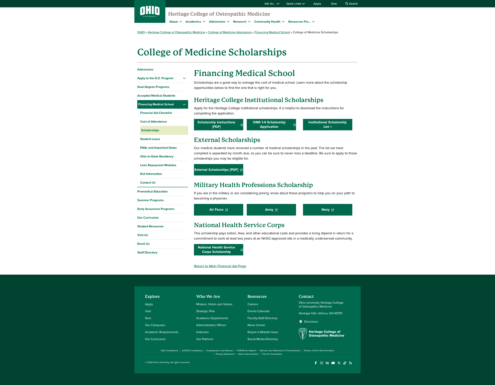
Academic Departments (212, 318)
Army (280, 211)
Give (334, 4)
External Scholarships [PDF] (219, 171)
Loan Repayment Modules (158, 165)
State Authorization (248, 354)
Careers (253, 304)
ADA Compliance (169, 350)
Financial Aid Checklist (156, 113)
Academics (193, 21)
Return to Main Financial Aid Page (220, 266)
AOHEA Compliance (192, 350)
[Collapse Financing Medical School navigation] (184, 104)
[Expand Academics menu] (204, 21)
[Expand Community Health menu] (283, 21)
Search (353, 4)
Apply (317, 4)
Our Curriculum (148, 217)
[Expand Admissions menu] (228, 21)
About (173, 21)
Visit (148, 311)
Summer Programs (150, 200)
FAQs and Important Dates (158, 147)
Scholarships (150, 130)
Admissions (217, 21)
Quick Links (294, 4)
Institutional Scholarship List (327, 124)
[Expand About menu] (180, 21)
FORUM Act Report (246, 350)
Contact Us (148, 182)
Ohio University (161, 362)
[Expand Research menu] (249, 21)
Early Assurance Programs (155, 209)
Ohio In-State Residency (156, 156)
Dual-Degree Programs (153, 87)
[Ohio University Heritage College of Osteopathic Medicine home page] (321, 338)
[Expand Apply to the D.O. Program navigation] (184, 78)
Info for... (271, 4)
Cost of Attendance (153, 121)
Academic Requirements (161, 332)
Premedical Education (152, 191)
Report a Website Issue (263, 332)
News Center (256, 325)
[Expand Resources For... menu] (313, 21)
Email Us (143, 243)
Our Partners (204, 339)
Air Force (226, 211)
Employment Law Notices (220, 350)
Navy (337, 211)
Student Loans (150, 139)
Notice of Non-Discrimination (319, 350)
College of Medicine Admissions (230, 32)
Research (239, 21)
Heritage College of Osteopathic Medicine (219, 14)
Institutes (202, 332)
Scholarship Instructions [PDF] (220, 125)
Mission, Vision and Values (214, 304)
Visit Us (142, 235)
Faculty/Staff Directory (262, 318)
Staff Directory (147, 252)
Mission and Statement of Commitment (280, 350)
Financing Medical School (272, 32)
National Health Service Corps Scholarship (220, 250)
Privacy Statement (225, 354)
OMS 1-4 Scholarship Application (274, 125)
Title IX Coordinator (272, 354)
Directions (311, 322)
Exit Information (151, 174)
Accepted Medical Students (156, 95)
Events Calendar (259, 311)
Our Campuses (155, 325)
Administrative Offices (211, 325)
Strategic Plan (205, 311)
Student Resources (150, 226)
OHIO (141, 32)
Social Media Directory (263, 339)
